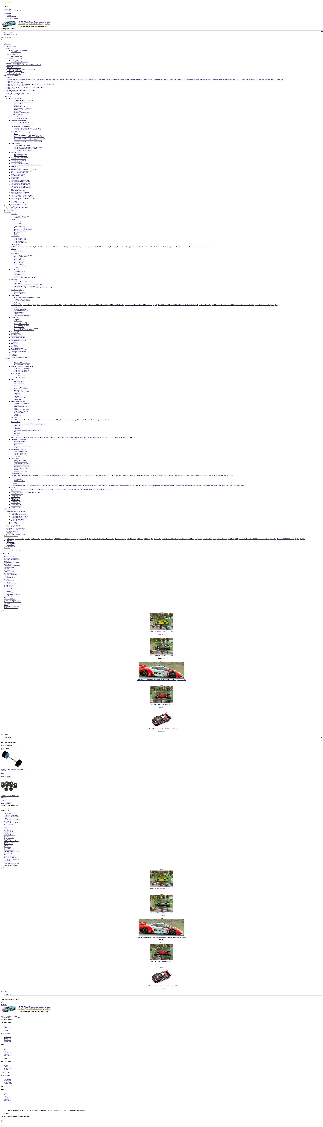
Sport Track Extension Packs (18, 514)
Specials (6, 1025)
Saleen (208, 247)
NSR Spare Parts (15, 422)
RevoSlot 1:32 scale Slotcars (11, 559)
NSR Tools (17, 428)
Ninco (141, 539)
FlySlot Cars (14, 342)
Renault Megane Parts (267, 79)
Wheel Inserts (14, 152)
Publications (14, 522)
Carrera (42, 539)
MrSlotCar (13, 249)
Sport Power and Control (17, 519)
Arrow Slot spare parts (17, 494)
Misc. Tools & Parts (107, 485)
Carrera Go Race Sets (13, 66)
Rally (196, 305)
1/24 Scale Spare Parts (20, 231)
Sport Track (14, 513)
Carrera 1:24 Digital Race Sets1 (15, 63)
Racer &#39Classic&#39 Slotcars (23, 281)
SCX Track (10, 533)
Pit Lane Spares (51, 475)
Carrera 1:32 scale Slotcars (18, 336)
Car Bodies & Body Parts (49, 437)
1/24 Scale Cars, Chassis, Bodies (23, 229)
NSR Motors (17, 427)
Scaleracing (225, 539)
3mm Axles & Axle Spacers (21, 116)
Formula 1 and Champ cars (21, 265)
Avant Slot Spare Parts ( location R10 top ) (22, 366)
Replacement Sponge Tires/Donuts (20, 192)
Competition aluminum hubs (18, 120)
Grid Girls (17, 456)
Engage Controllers (9, 580)
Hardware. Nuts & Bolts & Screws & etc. (22, 171)
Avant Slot (13, 219)
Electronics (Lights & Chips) (98, 420)
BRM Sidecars (11, 88)
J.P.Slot (104, 539)
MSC (138, 539)
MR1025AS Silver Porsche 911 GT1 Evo (161, 655)
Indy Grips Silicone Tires (23, 489)
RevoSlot (200, 539)
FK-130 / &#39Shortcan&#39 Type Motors (25, 148)
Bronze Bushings (15, 168)
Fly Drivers (17, 393)
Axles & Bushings (20, 79)
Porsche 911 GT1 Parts (183, 79)
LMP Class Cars (18, 103)
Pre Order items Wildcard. (11, 536)
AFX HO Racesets (16, 52)
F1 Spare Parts (153, 475)
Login (9, 15)
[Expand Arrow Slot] (17, 214)
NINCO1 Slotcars (19, 264)
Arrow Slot (14, 214)
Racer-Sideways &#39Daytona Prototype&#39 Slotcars (29, 284)
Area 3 (16, 539)
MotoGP (160, 305)
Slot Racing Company (17, 307)
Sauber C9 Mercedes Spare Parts (226, 79)
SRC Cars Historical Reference (22, 315)
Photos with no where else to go (12, 602)
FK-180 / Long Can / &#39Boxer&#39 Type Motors (28, 147)
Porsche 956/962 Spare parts (210, 79)
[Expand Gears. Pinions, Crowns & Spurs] (29, 132)
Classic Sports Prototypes (21, 310)
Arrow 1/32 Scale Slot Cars (21, 216)
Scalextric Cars (15, 303)
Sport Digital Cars (254, 305)
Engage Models (81, 539)
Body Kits (17, 433)
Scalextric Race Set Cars (242, 305)
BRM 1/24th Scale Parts (20, 376)
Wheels (44, 420)
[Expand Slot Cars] (10, 212)
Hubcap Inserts (60, 420)
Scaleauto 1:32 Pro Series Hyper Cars (24, 102)
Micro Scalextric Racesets (14, 68)
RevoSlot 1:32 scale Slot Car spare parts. (18, 93)
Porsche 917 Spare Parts (195, 79)
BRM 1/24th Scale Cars (17, 334)
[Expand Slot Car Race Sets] (15, 46)
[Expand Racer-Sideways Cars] (23, 290)
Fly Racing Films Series (72, 247)
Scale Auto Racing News (209, 539)
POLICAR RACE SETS (14, 58)
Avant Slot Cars (15, 236)
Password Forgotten (12, 18)
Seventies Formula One (20, 309)
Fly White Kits (92, 247)
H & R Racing (15, 343)
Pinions (16, 134)
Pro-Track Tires (108, 489)
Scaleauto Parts (15, 458)
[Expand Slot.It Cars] (17, 317)
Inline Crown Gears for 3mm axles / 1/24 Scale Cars (28, 141)
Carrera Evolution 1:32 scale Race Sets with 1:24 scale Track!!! (24, 65)
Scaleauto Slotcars (15, 295)
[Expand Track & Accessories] (16, 509)
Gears (15, 408)
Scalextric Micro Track (13, 531)
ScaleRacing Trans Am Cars (18, 351)
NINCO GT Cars (18, 261)
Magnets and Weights (20, 441)
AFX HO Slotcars (15, 331)
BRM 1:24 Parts (11, 77)
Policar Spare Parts (16, 435)
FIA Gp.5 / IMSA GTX (20, 293)
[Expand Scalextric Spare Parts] (23, 473)
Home (5, 1048)
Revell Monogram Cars (17, 348)
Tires (47, 420)
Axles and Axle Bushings (21, 411)
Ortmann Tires (42, 489)
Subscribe (3, 1004)
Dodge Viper (168, 247)
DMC (55, 539)
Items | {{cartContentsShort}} (13, 11)
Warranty (6, 1054)
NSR (152, 539)
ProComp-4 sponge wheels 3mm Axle (21, 187)
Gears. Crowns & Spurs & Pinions (20, 437)
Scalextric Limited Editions (228, 305)
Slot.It (268, 539)
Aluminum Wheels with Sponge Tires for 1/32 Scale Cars (26, 165)
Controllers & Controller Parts (12, 565)
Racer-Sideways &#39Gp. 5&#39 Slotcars (25, 286)
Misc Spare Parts (228, 475)
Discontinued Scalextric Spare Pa (29, 475)
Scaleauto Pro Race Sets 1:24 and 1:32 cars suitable (21, 69)
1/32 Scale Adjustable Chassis (22, 364)
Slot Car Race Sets (9, 556)
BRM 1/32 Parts (11, 81)
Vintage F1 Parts (197, 475)
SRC (287, 539)
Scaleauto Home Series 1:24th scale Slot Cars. (23, 198)
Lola (187, 247)
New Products (8, 588)
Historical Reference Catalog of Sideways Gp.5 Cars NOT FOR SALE (33, 287)
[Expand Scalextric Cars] (19, 303)
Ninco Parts (14, 417)
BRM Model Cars (35, 539)
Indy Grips (99, 539)
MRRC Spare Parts (16, 498)
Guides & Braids (119, 79)
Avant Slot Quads (19, 241)
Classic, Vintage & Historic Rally (110, 305)
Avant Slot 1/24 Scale (20, 239)
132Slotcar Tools (15, 491)
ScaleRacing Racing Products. (12, 562)
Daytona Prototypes (19, 292)
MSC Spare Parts (15, 500)
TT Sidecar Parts (278, 79)
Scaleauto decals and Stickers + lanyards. (22, 195)
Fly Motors (17, 396)
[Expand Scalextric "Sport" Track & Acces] (26, 511)
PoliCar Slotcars (15, 269)
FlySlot (89, 539)
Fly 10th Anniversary (102, 247)
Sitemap (6, 1030)
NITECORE (147, 539)
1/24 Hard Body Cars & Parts (12, 594)
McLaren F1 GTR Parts (255, 79)
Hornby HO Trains (9, 571)
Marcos (191, 247)
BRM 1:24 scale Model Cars (15, 82)
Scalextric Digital (8, 596)
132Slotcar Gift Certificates (11, 583)
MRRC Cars (14, 345)
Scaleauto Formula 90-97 (21, 106)
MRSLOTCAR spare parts (18, 401)
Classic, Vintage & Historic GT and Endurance (67, 305)
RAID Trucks (17, 223)
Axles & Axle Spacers (17, 114)
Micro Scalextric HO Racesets (19, 50)
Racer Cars (14, 279)
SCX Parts (13, 477)
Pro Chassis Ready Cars (205, 305)
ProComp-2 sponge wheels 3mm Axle (21, 184)
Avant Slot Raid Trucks (20, 242)
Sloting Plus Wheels (16, 506)
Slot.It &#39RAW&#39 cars (21, 324)
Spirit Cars (13, 354)
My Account (10, 542)
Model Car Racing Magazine (122, 539)
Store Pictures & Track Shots (11, 600)
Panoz (195, 247)
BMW (152, 247)
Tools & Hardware (144, 79)
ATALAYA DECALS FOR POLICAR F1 (25, 277)
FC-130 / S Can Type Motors (22, 145)
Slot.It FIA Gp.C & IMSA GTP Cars (24, 330)
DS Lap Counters (8, 576)
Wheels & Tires (18, 390)
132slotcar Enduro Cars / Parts (48, 247)
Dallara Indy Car (42, 475)
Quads (16, 225)
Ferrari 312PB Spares (120, 437)
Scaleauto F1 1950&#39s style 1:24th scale (22, 196)
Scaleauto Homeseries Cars (21, 112)
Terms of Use (7, 1055)
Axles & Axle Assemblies (21, 388)
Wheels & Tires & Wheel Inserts (158, 79)
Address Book (11, 546)
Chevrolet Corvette (138, 247)
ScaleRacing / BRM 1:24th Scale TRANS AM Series (21, 90)
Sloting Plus (273, 539)
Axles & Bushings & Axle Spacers (66, 437)
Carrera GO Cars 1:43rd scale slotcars (21, 339)
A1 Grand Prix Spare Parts (169, 475)
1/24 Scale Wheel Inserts (20, 154)
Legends (155, 305)
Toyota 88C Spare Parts (242, 79)
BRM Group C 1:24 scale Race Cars (17, 85)
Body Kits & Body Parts (20, 451)
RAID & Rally (18, 111)
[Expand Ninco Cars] (18, 253)
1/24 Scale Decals (19, 383)
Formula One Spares (108, 437)
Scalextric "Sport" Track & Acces (16, 511)
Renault (204, 247)
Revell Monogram (192, 539)
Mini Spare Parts (15, 475)
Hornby (94, 539)
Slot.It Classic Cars (19, 327)
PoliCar (164, 539)
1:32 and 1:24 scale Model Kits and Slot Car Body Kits (25, 492)
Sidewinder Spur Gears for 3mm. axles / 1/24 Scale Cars (29, 135)
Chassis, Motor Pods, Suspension (28, 420)
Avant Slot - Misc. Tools (20, 371)
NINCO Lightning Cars (20, 256)
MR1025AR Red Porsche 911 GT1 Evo (161, 704)
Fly (86, 539)
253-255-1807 (8, 2)
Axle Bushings (43, 485)
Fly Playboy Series (120, 247)
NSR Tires (13, 489)
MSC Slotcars (14, 346)
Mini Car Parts (11, 79)
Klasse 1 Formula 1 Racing (18, 174)
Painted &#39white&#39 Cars (187, 305)
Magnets (160, 475)
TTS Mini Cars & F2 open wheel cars (17, 207)
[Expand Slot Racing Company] (23, 307)
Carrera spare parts (16, 495)
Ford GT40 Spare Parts (217, 475)
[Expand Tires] (14, 487)
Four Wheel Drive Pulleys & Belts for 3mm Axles (27, 129)
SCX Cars (13, 352)
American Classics (27, 305)
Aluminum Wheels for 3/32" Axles (23, 122)
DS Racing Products (70, 539)
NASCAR (176, 305)
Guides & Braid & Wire (20, 471)
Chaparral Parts (25, 485)
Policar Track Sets (15, 60)
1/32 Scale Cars (18, 232)
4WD (78, 420)
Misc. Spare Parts (15, 497)
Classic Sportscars (19, 273)
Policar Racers (18, 274)
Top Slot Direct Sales (9, 573)
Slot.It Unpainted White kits (21, 325)
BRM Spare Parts (15, 373)
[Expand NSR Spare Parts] (20, 422)
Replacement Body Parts (20, 406)
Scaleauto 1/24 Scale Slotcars (22, 299)
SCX (254, 539)
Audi (155, 247)
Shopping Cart (8, 1028)
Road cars (16, 267)
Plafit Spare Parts (15, 503)
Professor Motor (170, 539)
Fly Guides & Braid (19, 398)
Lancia (181, 247)
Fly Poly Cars (129, 247)
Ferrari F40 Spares (131, 437)
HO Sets (9, 48)
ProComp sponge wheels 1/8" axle (20, 180)
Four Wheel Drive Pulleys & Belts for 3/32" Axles (27, 128)
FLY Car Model (15, 244)
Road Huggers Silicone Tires (54, 489)
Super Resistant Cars (264, 305)
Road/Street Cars (216, 305)
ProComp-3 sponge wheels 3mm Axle (21, 186)
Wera (303, 539)
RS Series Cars (18, 105)
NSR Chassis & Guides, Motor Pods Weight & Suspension (29, 424)
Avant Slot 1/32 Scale (20, 238)
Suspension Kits (182, 485)
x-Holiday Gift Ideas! (9, 599)
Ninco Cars (14, 253)
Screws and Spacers (19, 412)
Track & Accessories (9, 585)
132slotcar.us (10, 539)
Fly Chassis (17, 394)
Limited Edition (18, 321)
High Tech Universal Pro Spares (19, 172)
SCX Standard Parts (19, 481)
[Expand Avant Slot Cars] (20, 236)
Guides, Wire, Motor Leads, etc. (22, 446)
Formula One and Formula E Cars (134, 305)
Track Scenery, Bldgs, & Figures (16, 534)
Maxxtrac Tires (34, 489)
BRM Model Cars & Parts (11, 558)
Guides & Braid (15, 420)
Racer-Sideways (182, 539)
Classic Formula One (19, 271)
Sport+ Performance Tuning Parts (127, 475)
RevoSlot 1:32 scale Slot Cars (15, 94)
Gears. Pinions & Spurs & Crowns (23, 391)
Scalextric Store (248, 539)
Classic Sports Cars (19, 312)
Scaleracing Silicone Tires (97, 489)
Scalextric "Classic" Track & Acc (16, 530)
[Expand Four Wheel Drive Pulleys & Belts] (30, 126)
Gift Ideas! (7, 603)
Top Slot (297, 539)
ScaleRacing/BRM (233, 539)
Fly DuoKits (111, 247)
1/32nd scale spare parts (20, 228)
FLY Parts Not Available (20, 387)
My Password (11, 543)
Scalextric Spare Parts (16, 473)
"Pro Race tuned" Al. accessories (19, 157)
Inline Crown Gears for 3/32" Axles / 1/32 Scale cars (28, 140)
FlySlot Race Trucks (16, 247)
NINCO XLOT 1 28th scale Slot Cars (24, 255)
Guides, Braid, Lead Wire (75, 485)
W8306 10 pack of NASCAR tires (10, 796)
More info (82, 1110)
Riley (163, 247)
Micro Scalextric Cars (16, 305)
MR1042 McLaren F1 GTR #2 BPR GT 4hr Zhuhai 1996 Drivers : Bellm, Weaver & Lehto (161, 680)
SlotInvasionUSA (15, 507)
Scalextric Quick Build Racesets (15, 72)
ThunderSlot (14, 355)
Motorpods (116, 485)
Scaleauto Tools (15, 199)
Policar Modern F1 (19, 276)
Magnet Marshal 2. (9, 210)
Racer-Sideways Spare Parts (18, 449)
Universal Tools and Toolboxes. (19, 204)
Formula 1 (17, 319)
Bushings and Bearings (70, 420)
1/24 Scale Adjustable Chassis (22, 363)
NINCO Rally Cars (19, 259)
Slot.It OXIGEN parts (172, 485)
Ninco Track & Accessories (14, 527)
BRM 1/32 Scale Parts (20, 377)
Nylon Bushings (15, 177)
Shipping (6, 1049)
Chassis (179, 475)
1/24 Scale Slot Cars (16, 162)
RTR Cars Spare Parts (144, 485)
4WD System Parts (16, 485)
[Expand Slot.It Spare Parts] (21, 483)
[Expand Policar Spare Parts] (21, 435)
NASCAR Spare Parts (62, 475)
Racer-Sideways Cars (16, 290)
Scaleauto (219, 539)
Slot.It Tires (87, 489)
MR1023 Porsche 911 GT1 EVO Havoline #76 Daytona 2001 (161, 728)
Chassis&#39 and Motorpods (22, 403)
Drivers (95, 79)
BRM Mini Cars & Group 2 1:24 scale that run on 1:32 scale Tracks (25, 87)
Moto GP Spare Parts (187, 475)
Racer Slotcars (18, 283)
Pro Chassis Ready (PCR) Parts (110, 475)
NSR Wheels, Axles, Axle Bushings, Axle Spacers (27, 430)
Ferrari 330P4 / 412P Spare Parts (76, 475)
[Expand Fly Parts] (16, 385)
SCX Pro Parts (18, 479)
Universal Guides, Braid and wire (20, 202)
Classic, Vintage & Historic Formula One (44, 305)
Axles (53, 420)
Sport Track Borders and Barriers (19, 516)
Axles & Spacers (18, 443)
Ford (177, 247)
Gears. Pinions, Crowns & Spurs (106, 79)
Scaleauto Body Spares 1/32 (18, 193)
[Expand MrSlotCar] (17, 249)
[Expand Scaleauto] (10, 96)
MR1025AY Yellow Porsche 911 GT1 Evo (161, 631)
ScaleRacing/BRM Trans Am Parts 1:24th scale (38, 79)
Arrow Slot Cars (15, 333)
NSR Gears (17, 425)
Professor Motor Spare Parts (18, 439)
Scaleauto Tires (66, 489)
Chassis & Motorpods (81, 437)
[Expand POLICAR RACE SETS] (22, 58)
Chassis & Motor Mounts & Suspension (82, 79)
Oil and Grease (15, 178)
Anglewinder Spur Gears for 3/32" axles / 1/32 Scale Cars (29, 138)
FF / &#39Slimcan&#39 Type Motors (24, 150)
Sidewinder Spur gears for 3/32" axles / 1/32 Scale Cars (29, 137)
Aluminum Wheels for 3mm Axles (23, 124)
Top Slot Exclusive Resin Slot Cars (20, 357)
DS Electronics (61, 539)
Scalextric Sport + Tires (77, 489)
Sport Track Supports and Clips (19, 517)
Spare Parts (7, 570)
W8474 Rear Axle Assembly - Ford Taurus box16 (14, 769)
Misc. (5, 597)
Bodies (108, 420)
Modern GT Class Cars (20, 109)
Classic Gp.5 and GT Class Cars (22, 108)
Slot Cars (6, 568)
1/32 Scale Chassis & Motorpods (19, 163)
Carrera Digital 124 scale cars (18, 337)
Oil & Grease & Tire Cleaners (22, 465)
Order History (11, 545)
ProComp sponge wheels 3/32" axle (20, 181)
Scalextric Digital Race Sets (14, 71)
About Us (6, 1051)
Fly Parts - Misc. (18, 399)
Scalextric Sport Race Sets (14, 74)
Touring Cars (274, 305)
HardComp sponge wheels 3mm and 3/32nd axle (24, 169)
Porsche (199, 247)
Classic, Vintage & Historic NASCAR (90, 305)
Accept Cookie (5, 1113)
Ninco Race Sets (11, 54)
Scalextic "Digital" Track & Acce (16, 528)
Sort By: (3, 748)
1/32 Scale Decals (19, 381)
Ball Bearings (14, 166)
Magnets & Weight (130, 79)
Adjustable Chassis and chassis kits (20, 360)
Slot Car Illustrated (261, 539)
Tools (15, 234)
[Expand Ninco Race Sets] (17, 54)
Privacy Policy (8, 1052)
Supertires (291, 539)
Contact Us (7, 548)
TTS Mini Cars (8, 564)
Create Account (11, 16)
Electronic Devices (19, 221)
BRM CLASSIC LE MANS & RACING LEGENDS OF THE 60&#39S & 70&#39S (30, 84)
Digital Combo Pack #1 (17, 56)
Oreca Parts (33, 485)
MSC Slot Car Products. (10, 574)
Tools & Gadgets (8, 586)
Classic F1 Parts (206, 475)
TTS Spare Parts (11, 209)
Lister (184, 247)
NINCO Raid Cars (19, 262)
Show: (2, 750)
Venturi (212, 247)
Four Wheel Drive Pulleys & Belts (20, 126)
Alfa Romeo (146, 247)
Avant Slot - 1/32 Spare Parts (22, 368)
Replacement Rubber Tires (18, 190)
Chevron (159, 247)
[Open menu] (1, 39)
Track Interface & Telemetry (209, 485)
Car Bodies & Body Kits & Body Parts (61, 79)
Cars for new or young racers (18, 340)
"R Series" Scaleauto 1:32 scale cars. (24, 100)
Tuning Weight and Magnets (21, 468)
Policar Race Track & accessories (19, 62)
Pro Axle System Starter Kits (130, 485)
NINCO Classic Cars (19, 258)
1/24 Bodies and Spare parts (18, 159)
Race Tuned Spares (16, 189)
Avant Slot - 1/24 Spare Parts (22, 370)
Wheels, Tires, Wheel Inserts (21, 409)
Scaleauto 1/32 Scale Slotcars (22, 300)
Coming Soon (7, 590)
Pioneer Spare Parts (16, 501)
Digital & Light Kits (58, 485)
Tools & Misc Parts (85, 420)
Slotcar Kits (7, 582)
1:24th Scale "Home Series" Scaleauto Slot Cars (27, 297)
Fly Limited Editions (27, 247)
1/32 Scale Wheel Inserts (20, 156)
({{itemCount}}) (10, 9)
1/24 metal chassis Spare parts (19, 160)
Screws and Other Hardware (158, 485)
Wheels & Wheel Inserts (96, 437)
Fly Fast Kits (36, 247)
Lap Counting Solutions (13, 525)
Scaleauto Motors (15, 143)
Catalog (6, 551)
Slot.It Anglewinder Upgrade (237, 485)
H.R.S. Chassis (86, 485)
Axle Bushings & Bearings (21, 462)
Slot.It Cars (14, 317)
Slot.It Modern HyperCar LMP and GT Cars (26, 328)
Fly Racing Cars (83, 247)
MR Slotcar (133, 539)
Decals (12, 379)
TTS (301, 539)
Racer (176, 539)
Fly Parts (13, 385)
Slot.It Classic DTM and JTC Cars (23, 322)
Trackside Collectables (196, 485)
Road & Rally (18, 313)
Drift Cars (121, 305)
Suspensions (17, 415)
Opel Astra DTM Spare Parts (93, 475)
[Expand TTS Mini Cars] (13, 206)
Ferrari (174, 247)
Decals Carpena (49, 539)
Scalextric (241, 539)
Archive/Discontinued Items (11, 606)
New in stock (7, 44)
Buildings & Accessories (17, 520)
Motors (137, 79)
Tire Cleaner (14, 201)
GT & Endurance (147, 305)
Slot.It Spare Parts (15, 483)
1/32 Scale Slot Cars (16, 98)
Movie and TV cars (167, 305)
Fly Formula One (61, 247)
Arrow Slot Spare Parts (20, 217)
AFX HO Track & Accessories (15, 523)
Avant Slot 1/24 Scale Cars (21, 226)
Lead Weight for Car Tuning (18, 175)
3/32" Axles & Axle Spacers (21, 118)
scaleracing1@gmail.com (10, 34)
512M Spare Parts (171, 79)
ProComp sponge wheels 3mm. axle (20, 183)
